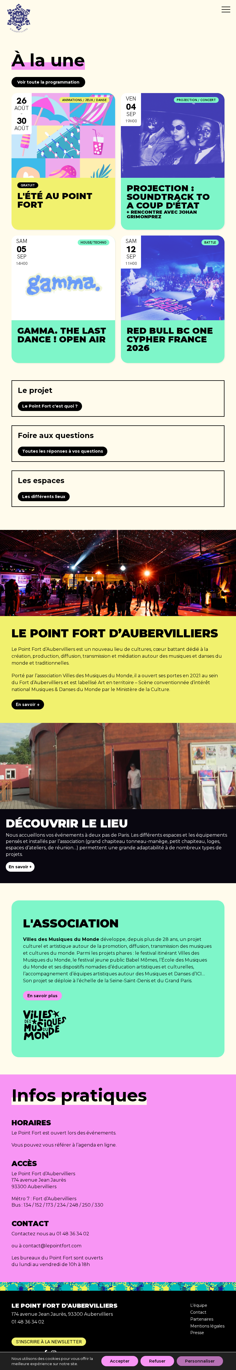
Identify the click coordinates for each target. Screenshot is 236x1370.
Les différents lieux (43, 496)
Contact (198, 1312)
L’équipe (198, 1305)
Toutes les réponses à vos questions (62, 451)
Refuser (157, 1361)
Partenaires (201, 1319)
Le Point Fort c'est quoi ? (50, 406)
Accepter (120, 1361)
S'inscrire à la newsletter (49, 1342)
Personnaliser (200, 1361)
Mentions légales (207, 1326)
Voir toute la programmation (48, 82)
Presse (197, 1332)
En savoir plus (42, 996)
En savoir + (28, 704)
